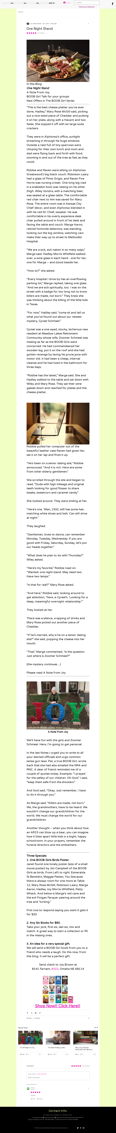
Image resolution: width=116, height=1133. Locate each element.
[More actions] (88, 24)
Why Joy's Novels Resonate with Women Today (83, 1048)
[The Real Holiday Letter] (58, 1037)
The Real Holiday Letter (56, 1048)
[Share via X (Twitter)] (31, 1013)
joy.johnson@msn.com (35, 1119)
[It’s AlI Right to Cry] (30, 1037)
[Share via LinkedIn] (36, 1013)
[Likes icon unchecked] (32, 1099)
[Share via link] (40, 1013)
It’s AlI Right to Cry (27, 1048)
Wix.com (65, 1128)
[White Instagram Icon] (84, 1128)
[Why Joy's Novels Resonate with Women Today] (85, 1037)
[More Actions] (88, 1089)
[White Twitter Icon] (78, 1128)
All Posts (20, 12)
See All (96, 1027)
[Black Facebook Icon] (112, 4)
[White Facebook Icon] (81, 1128)
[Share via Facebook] (27, 1013)
